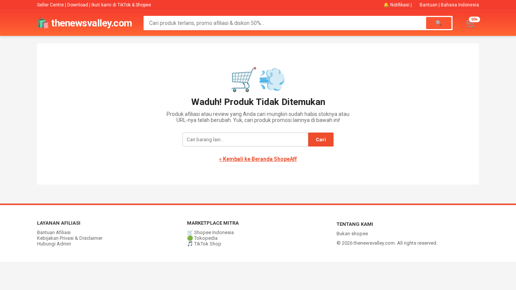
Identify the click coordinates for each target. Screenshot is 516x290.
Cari (321, 139)
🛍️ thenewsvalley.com (84, 23)
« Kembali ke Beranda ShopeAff (258, 159)
